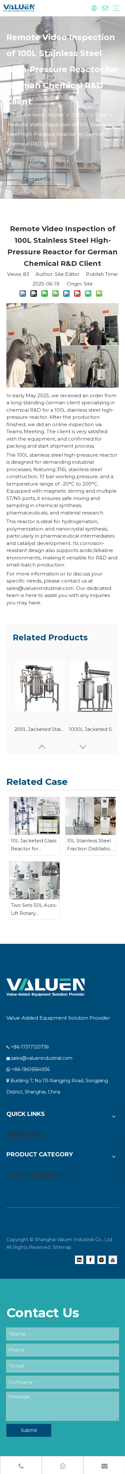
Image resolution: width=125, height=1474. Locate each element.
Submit (29, 1430)
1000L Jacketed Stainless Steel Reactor (94, 729)
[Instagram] (101, 1259)
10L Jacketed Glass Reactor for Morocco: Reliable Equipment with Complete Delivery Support (34, 845)
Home (36, 162)
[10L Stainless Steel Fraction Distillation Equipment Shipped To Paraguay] (90, 816)
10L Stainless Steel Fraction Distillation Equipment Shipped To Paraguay (90, 845)
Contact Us (36, 179)
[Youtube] (113, 1259)
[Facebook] (90, 1259)
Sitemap (62, 1247)
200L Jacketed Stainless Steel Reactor (40, 729)
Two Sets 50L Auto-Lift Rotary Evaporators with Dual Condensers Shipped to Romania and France (34, 909)
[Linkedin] (79, 1259)
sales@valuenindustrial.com (41, 1058)
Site (88, 284)
